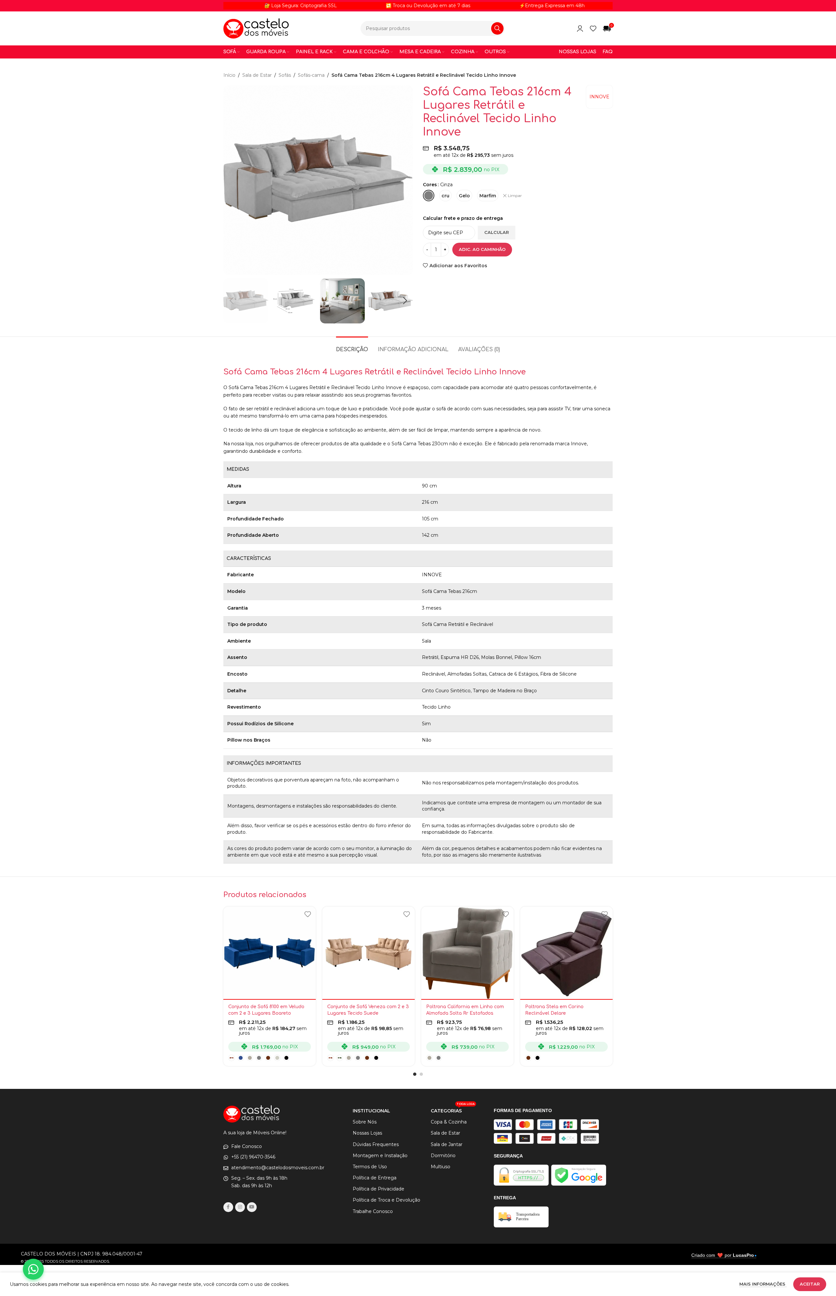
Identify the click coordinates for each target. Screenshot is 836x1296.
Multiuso (440, 1167)
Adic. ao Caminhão (482, 249)
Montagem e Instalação (380, 1155)
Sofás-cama (311, 75)
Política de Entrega (374, 1178)
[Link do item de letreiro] (379, 5)
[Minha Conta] (580, 28)
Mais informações (763, 1284)
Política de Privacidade (378, 1189)
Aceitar (810, 1284)
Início (229, 75)
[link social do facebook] (228, 1207)
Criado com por (722, 1255)
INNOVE (599, 97)
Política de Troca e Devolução (386, 1200)
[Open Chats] (33, 1269)
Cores (430, 185)
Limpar (515, 195)
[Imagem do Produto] (269, 953)
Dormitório (443, 1155)
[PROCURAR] (497, 28)
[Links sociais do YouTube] (252, 1207)
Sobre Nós (365, 1122)
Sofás (285, 75)
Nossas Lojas (367, 1133)
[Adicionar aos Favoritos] (307, 914)
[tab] (352, 346)
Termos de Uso (370, 1167)
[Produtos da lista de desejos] (593, 28)
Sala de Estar (257, 75)
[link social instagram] (240, 1207)
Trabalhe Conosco (373, 1211)
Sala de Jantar (446, 1144)
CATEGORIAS (453, 1109)
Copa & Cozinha (449, 1122)
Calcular (496, 232)
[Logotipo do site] (256, 28)
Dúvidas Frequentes (376, 1144)
